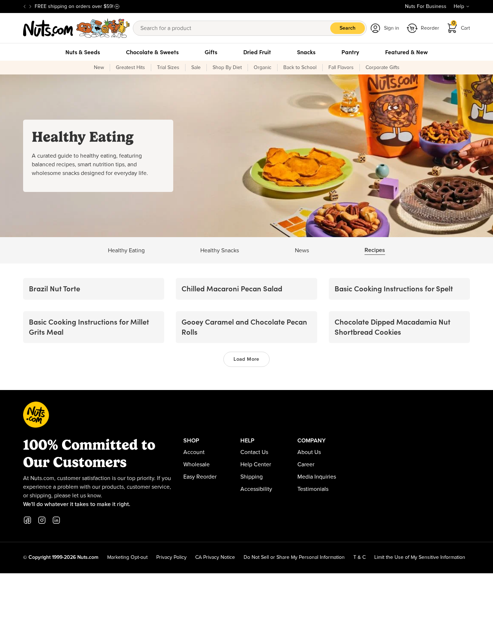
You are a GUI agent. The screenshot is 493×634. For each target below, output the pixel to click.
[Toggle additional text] (117, 6)
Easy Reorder (200, 477)
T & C (359, 557)
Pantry (350, 52)
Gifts (211, 52)
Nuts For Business (425, 6)
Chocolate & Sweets (152, 52)
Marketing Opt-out (127, 557)
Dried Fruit (257, 52)
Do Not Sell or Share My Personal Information (294, 557)
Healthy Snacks (219, 250)
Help (459, 6)
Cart (461, 26)
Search (347, 28)
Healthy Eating (126, 250)
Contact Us (254, 452)
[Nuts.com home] (76, 28)
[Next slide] (30, 6)
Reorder (430, 28)
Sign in (391, 28)
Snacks (306, 52)
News (302, 250)
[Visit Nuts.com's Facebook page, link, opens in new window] (27, 520)
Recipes (375, 250)
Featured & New (406, 52)
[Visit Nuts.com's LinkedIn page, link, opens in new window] (56, 520)
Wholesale (196, 464)
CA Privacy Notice (215, 557)
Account (194, 452)
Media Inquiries (316, 477)
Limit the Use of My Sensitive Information (419, 557)
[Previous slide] (24, 6)
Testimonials (312, 489)
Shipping (251, 477)
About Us (309, 452)
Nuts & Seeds (82, 52)
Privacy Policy (171, 557)
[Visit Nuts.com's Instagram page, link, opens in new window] (42, 520)
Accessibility (256, 489)
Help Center (255, 464)
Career (305, 464)
